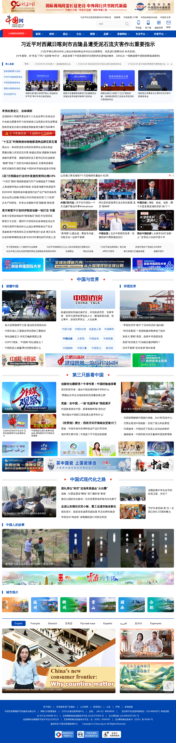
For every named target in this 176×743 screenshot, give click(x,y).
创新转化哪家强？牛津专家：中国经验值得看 (88, 383)
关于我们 (47, 707)
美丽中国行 (159, 251)
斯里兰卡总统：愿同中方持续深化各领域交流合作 (28, 221)
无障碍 (168, 693)
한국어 (138, 623)
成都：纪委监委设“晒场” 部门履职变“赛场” (83, 493)
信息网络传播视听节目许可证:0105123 (41, 719)
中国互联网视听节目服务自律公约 (20, 711)
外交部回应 (47, 215)
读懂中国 (12, 286)
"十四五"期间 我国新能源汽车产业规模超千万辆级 (28, 181)
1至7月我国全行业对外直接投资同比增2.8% (28, 176)
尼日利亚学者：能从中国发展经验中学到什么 (85, 389)
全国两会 (69, 251)
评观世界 (130, 286)
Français (35, 623)
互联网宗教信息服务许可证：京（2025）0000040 (87, 719)
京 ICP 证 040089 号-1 (47, 716)
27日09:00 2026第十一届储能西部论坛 (53, 64)
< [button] (168, 64)
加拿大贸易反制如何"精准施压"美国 (21, 215)
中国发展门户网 (130, 17)
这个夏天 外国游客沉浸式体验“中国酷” (141, 409)
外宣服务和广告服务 (65, 707)
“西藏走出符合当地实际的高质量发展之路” (83, 395)
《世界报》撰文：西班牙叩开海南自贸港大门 (88, 422)
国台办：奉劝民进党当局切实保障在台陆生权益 (27, 147)
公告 (108, 707)
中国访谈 (142, 202)
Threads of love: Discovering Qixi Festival (142, 656)
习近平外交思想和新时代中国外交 (95, 17)
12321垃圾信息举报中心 (73, 711)
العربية (123, 623)
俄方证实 (51, 231)
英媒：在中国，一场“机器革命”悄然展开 (86, 403)
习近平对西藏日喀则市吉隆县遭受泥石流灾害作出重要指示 (88, 44)
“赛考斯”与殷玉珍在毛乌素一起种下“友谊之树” (29, 564)
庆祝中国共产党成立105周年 (148, 247)
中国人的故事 (15, 524)
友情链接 (129, 707)
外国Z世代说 (67, 202)
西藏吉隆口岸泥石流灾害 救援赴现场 (21, 152)
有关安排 (129, 51)
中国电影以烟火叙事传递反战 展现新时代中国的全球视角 (42, 433)
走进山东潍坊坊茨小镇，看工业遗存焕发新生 (88, 506)
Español (107, 623)
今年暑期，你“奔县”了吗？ (31, 55)
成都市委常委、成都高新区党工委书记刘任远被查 (28, 157)
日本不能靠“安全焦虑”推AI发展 (139, 347)
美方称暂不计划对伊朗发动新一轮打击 (25, 210)
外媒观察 (9, 409)
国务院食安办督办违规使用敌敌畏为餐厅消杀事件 (28, 127)
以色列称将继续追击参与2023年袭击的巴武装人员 (29, 237)
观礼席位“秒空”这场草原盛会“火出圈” (84, 488)
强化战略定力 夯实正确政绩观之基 (23, 336)
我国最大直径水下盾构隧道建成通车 (79, 175)
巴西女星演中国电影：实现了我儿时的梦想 (146, 423)
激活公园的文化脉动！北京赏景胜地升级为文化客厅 (89, 499)
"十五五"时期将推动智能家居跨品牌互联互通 (29, 141)
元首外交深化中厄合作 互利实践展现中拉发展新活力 (14, 433)
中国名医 (103, 233)
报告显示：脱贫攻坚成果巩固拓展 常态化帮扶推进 (88, 511)
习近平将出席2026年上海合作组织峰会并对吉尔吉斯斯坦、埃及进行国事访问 (83, 51)
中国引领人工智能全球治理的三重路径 (25, 330)
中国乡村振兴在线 (149, 17)
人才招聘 (84, 707)
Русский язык (87, 623)
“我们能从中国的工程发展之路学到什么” (82, 414)
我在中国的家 (144, 233)
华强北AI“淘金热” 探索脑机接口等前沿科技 (84, 517)
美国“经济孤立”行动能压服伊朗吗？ (141, 342)
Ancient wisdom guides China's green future (143, 689)
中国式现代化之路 (88, 479)
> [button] (171, 64)
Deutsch (52, 623)
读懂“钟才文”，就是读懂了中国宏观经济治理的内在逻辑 (76, 55)
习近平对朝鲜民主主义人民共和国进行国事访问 (68, 247)
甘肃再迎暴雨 (46, 163)
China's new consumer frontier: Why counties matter (34, 689)
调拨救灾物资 (49, 152)
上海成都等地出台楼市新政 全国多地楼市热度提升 (29, 186)
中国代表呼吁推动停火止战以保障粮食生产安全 (27, 226)
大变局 (80, 338)
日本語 (68, 623)
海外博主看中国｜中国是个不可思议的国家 (84, 434)
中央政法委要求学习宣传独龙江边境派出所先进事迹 (29, 121)
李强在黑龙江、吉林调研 (17, 110)
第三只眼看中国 (88, 374)
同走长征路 (88, 251)
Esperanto (155, 623)
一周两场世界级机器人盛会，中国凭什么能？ (25, 317)
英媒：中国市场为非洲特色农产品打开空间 (84, 428)
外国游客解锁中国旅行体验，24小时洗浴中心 (148, 417)
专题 (52, 210)
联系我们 (97, 707)
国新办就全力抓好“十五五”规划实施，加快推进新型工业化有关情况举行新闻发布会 (117, 96)
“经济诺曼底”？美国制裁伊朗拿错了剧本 (144, 330)
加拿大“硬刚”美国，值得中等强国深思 (143, 336)
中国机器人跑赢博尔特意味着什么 (23, 347)
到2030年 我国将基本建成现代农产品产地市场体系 (29, 192)
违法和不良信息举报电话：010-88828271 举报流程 (145, 711)
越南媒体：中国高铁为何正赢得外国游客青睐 (148, 434)
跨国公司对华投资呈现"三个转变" (37, 197)
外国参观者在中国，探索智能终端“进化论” (83, 409)
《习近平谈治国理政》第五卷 (112, 247)
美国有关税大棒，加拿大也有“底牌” (138, 317)
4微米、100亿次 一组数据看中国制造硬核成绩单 (133, 55)
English (19, 623)
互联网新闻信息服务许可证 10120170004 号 (83, 716)
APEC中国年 (108, 251)
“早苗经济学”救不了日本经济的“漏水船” (143, 325)
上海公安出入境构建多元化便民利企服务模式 (25, 513)
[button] (172, 139)
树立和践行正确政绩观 (134, 251)
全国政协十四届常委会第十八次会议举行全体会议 (28, 116)
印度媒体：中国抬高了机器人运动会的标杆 (146, 428)
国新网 (117, 17)
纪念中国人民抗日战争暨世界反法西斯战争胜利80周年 (31, 251)
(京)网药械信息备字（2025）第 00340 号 (134, 719)
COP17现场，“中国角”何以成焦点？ (24, 342)
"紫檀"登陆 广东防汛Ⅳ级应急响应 (20, 163)
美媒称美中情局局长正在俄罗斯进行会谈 (23, 231)
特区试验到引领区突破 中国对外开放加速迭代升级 (29, 168)
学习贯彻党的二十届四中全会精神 (21, 247)
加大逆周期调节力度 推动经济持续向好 (25, 325)
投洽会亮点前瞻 (10, 197)
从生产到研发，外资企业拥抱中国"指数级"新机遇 (28, 202)
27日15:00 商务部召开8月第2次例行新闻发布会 (99, 64)
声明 (118, 707)
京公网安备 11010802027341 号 (124, 716)
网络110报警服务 (49, 711)
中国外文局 (165, 17)
